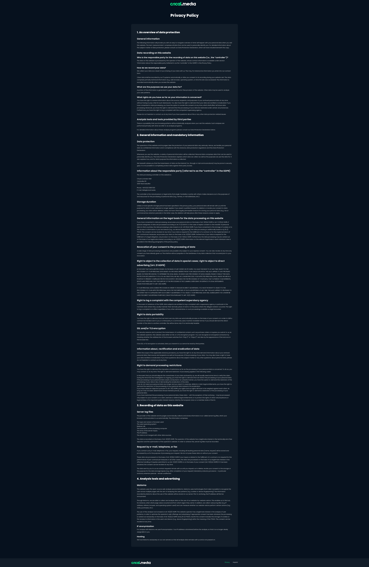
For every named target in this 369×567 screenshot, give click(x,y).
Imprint (235, 562)
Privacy (227, 562)
